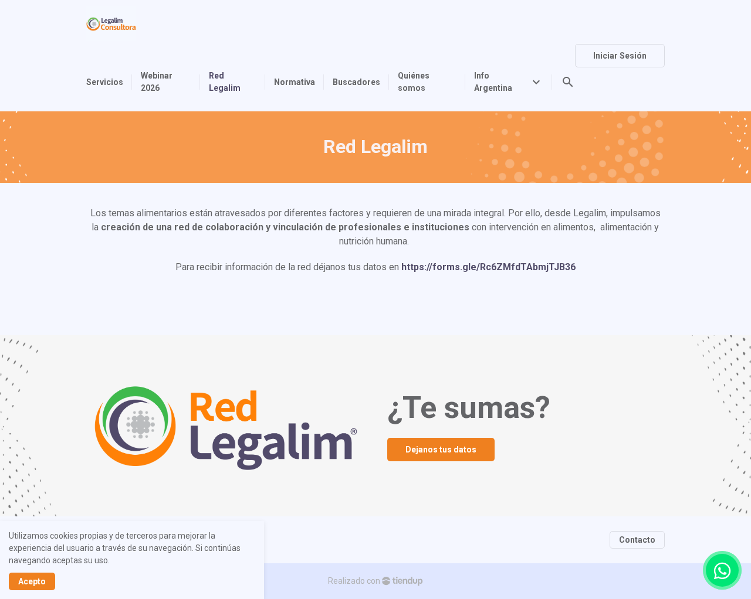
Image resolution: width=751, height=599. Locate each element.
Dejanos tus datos (440, 449)
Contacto (637, 539)
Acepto (32, 581)
